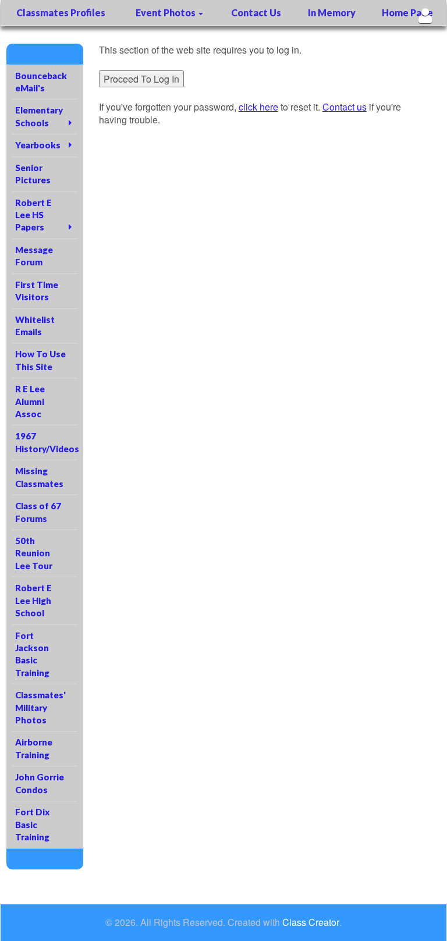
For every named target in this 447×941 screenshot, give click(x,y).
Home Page (407, 12)
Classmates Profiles (60, 12)
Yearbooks (38, 145)
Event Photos (166, 12)
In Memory (332, 12)
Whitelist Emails (35, 325)
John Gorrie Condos (39, 783)
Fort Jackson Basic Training (32, 654)
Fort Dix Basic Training (32, 824)
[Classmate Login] (425, 15)
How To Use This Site (40, 360)
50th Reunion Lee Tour (33, 553)
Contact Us (256, 12)
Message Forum (34, 255)
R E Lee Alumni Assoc (30, 401)
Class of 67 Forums (38, 511)
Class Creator (310, 922)
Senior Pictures (33, 173)
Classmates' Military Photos (40, 707)
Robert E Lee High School (33, 600)
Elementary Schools (39, 116)
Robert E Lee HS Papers (33, 215)
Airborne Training (33, 748)
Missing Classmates (39, 477)
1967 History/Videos (46, 442)
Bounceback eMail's (41, 81)
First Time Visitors (36, 290)
